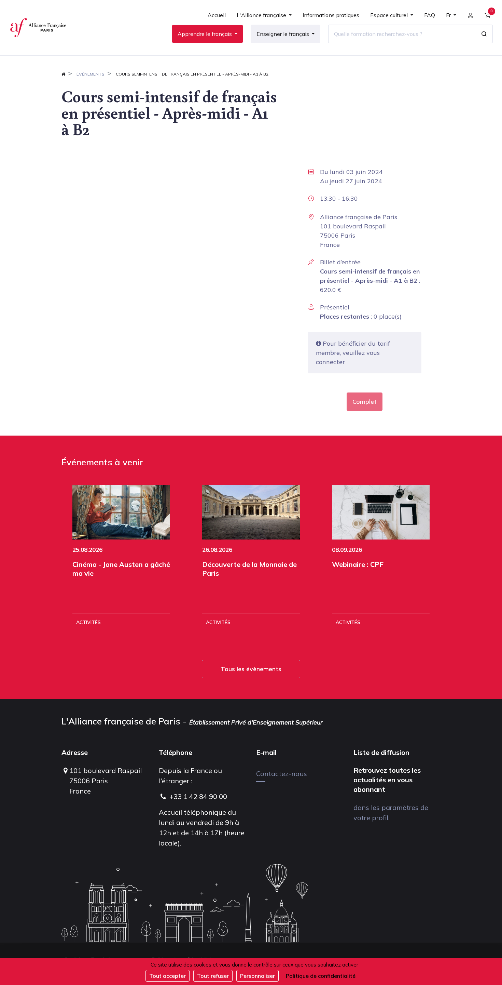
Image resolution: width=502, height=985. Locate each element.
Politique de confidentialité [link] (320, 975)
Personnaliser (257, 975)
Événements (90, 74)
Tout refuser (213, 975)
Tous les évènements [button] (251, 669)
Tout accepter (167, 975)
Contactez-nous (281, 773)
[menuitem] (216, 17)
